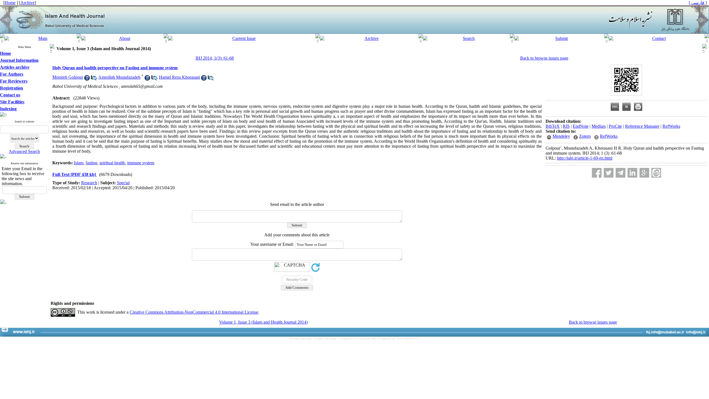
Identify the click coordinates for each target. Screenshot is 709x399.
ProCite (615, 126)
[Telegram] (620, 173)
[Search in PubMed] (93, 79)
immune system (140, 162)
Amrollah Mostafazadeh (119, 77)
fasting (91, 162)
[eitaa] (656, 173)
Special (123, 182)
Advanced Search (24, 151)
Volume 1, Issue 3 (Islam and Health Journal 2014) (263, 322)
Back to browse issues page (544, 58)
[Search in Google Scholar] (87, 79)
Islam (78, 162)
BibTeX (553, 126)
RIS (566, 126)
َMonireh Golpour (67, 77)
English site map (325, 338)
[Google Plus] (644, 173)
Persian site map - (301, 338)
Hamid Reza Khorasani (179, 77)
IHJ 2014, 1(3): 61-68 (215, 58)
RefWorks (671, 126)
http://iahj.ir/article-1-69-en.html (584, 158)
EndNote (581, 126)
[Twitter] (608, 173)
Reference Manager (642, 126)
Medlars (599, 126)
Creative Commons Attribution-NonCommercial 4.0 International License (194, 312)
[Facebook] (597, 173)
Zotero (585, 136)
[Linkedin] (632, 173)
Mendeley (561, 136)
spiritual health (112, 162)
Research (89, 182)
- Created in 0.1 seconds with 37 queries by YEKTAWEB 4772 (378, 338)
